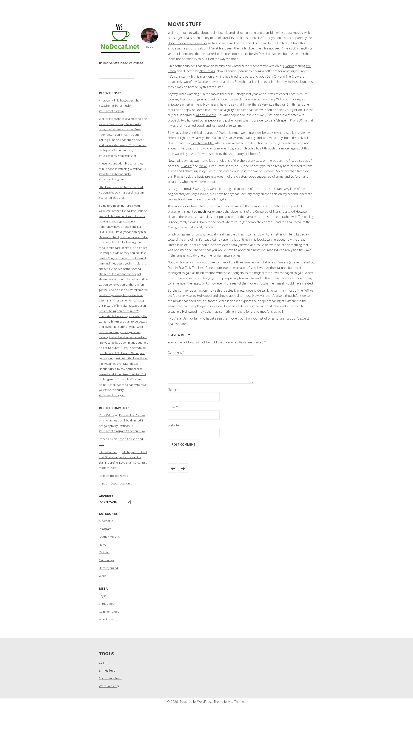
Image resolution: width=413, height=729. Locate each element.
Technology (106, 560)
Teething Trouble (172, 468)
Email (173, 407)
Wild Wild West (206, 115)
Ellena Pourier (108, 452)
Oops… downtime (121, 483)
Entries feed (106, 604)
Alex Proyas (207, 71)
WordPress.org (108, 619)
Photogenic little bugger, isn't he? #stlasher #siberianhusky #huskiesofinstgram (120, 105)
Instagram (105, 529)
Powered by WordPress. (197, 702)
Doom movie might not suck (187, 43)
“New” (203, 166)
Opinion (104, 552)
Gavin (149, 47)
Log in (102, 596)
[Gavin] (149, 42)
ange (102, 483)
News (102, 544)
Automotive (106, 521)
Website (173, 425)
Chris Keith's (106, 415)
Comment (176, 352)
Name (173, 389)
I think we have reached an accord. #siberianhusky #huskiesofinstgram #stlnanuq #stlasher (121, 192)
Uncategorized (108, 568)
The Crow (292, 76)
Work (102, 576)
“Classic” (186, 166)
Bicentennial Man (202, 143)
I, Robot (288, 66)
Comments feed (109, 612)
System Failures (183, 468)
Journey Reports (109, 536)
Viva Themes (236, 702)
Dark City (273, 76)
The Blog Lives (119, 476)
